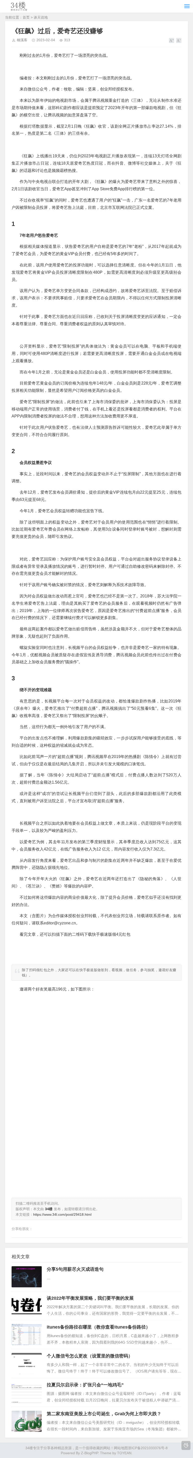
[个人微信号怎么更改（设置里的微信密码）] (27, 1363)
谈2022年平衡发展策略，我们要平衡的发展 (90, 1298)
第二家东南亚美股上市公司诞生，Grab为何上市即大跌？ (104, 1413)
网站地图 (121, 1448)
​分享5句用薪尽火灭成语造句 (75, 1269)
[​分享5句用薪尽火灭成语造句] (27, 1276)
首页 (26, 17)
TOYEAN (124, 1453)
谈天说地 (41, 17)
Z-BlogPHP (89, 1453)
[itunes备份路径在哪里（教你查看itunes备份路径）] (27, 1334)
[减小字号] (178, 40)
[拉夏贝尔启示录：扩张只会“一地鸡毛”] (27, 1392)
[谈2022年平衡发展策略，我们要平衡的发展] (27, 1305)
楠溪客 (22, 40)
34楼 (29, 1448)
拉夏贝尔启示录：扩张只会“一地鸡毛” (85, 1384)
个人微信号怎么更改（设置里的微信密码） (90, 1355)
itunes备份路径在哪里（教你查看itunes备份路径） (98, 1327)
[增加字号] (171, 40)
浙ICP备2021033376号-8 (148, 1448)
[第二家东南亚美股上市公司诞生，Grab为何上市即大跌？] (27, 1421)
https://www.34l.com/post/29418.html (62, 1214)
